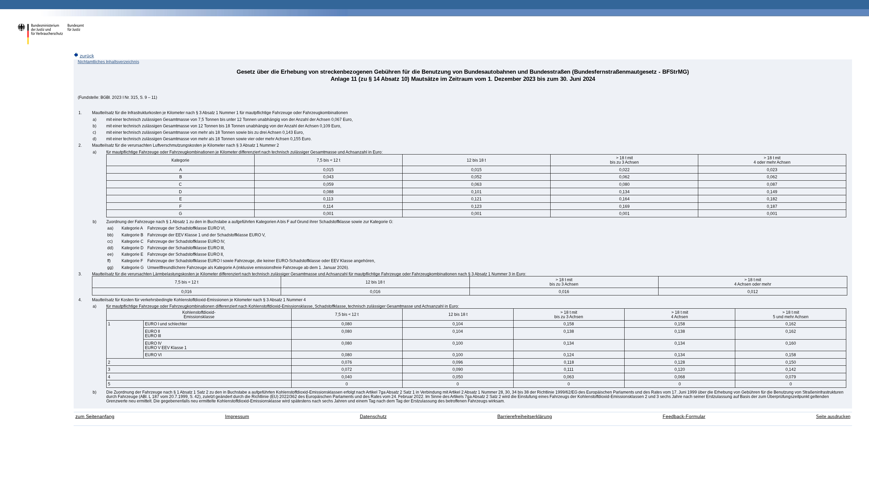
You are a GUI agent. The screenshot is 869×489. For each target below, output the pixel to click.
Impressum (237, 416)
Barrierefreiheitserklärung (524, 416)
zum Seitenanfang (94, 416)
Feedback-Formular (684, 416)
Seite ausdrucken (833, 416)
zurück (87, 55)
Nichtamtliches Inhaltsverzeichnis (108, 61)
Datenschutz (373, 416)
